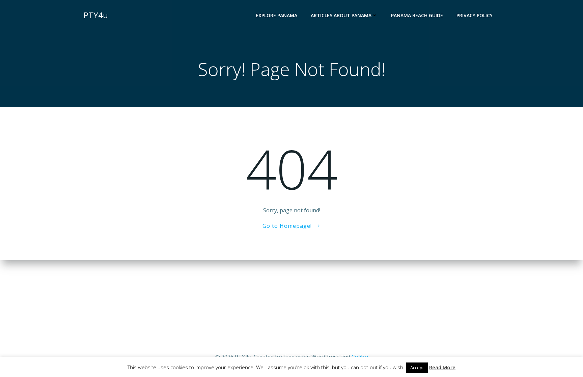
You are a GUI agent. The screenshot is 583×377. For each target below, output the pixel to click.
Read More (442, 367)
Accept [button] (417, 368)
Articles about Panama (341, 15)
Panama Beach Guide (417, 15)
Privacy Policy (474, 15)
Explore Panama (276, 15)
